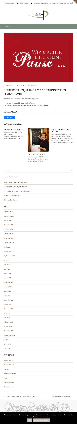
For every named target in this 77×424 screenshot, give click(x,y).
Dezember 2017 (9, 331)
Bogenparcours (9, 360)
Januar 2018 (8, 326)
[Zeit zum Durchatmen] (38, 140)
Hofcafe (6, 369)
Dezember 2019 (9, 282)
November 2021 (9, 243)
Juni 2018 (7, 318)
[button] (7, 26)
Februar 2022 (8, 234)
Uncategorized (32, 85)
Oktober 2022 (8, 229)
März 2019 (7, 296)
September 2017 (9, 335)
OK (30, 420)
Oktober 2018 (8, 309)
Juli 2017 (7, 340)
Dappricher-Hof (9, 365)
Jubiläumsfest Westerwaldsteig (61, 396)
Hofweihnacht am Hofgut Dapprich (15, 187)
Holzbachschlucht (10, 374)
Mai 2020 (7, 269)
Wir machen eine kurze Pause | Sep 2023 (17, 191)
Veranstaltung (8, 387)
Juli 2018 (7, 313)
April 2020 (7, 273)
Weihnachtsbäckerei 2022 (14, 129)
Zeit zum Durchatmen (36, 154)
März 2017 (7, 344)
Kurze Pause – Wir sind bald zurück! (16, 182)
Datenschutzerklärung (41, 420)
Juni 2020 (7, 265)
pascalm (21, 85)
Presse (6, 378)
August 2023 (8, 220)
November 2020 (9, 251)
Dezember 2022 (9, 225)
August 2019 (8, 287)
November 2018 (9, 304)
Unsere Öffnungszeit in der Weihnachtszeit (19, 396)
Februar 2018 (8, 322)
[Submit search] (71, 170)
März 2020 (7, 278)
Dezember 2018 (9, 300)
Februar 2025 (8, 212)
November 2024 (9, 216)
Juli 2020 (7, 260)
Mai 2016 (7, 349)
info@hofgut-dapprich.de (40, 3)
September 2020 (9, 256)
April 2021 (7, 247)
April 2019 (7, 291)
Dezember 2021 (9, 238)
